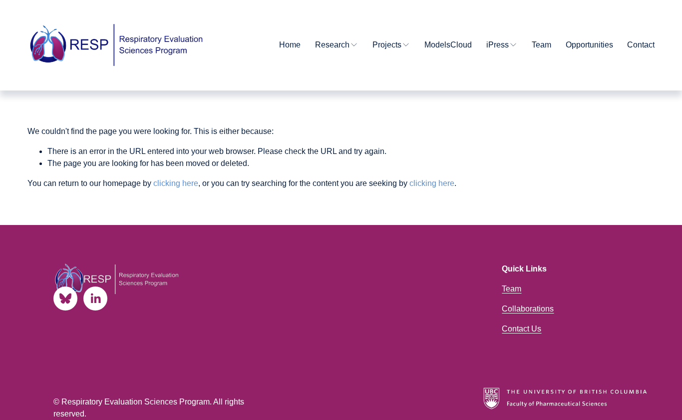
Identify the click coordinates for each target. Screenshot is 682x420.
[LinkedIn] (95, 298)
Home (290, 44)
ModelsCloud (448, 44)
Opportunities (589, 44)
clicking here (175, 183)
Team (541, 44)
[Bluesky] (65, 298)
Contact (641, 44)
